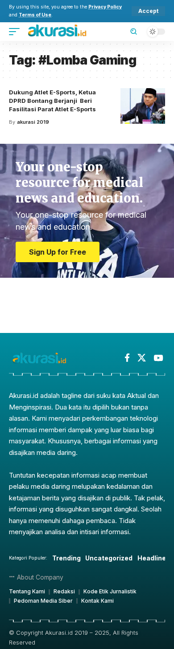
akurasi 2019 (33, 122)
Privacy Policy (105, 7)
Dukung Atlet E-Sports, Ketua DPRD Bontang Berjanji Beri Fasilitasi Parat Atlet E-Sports (52, 101)
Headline (151, 558)
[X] (141, 358)
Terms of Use (35, 15)
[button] (148, 11)
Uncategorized (109, 558)
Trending (66, 558)
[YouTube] (158, 358)
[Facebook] (127, 358)
